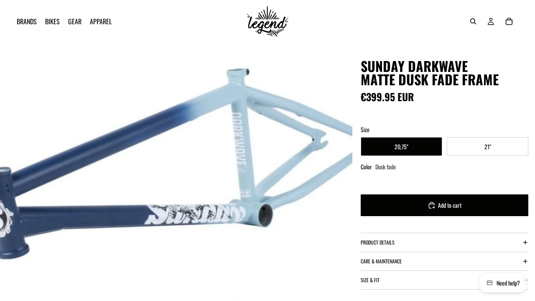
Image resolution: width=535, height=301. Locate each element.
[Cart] (509, 21)
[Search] (473, 21)
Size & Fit (370, 279)
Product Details (378, 242)
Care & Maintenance (381, 261)
